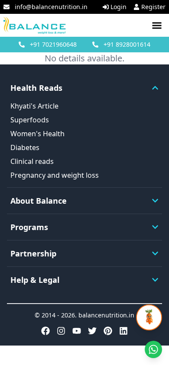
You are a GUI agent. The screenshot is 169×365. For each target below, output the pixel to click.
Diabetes (24, 147)
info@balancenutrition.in (51, 7)
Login (118, 7)
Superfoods (29, 120)
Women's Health (37, 133)
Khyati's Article (34, 106)
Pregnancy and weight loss (54, 175)
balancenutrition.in (106, 315)
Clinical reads (32, 161)
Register (153, 7)
